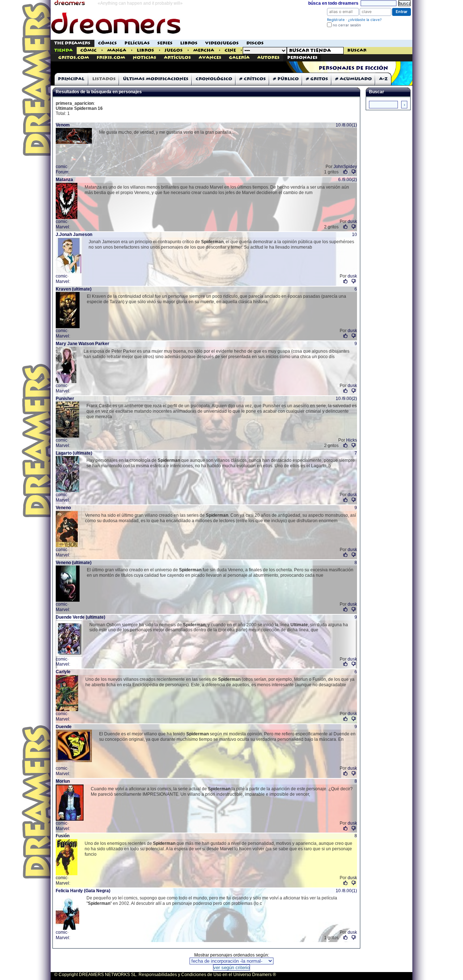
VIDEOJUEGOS (222, 43)
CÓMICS (107, 43)
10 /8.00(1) (346, 125)
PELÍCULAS (137, 43)
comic (61, 166)
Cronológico (214, 79)
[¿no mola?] (354, 172)
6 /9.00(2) (347, 179)
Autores (268, 58)
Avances (210, 58)
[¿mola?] (345, 172)
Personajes (302, 58)
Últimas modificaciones (155, 79)
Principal (71, 79)
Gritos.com (73, 58)
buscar (356, 50)
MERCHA (203, 50)
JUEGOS (174, 50)
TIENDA (63, 50)
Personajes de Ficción (353, 68)
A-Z (383, 79)
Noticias (144, 58)
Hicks (351, 440)
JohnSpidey (345, 166)
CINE (230, 50)
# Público (286, 79)
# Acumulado (353, 79)
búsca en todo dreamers (333, 3)
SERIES (165, 43)
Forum (62, 172)
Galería (239, 58)
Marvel (62, 226)
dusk (352, 221)
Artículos (177, 58)
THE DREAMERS (72, 43)
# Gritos (317, 79)
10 (354, 234)
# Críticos (252, 79)
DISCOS (255, 43)
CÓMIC (88, 50)
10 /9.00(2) (346, 398)
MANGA (116, 50)
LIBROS (188, 43)
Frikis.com (111, 58)
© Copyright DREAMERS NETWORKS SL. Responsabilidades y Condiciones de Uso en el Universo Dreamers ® (165, 974)
